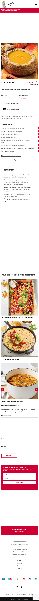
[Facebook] (17, 587)
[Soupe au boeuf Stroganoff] (19, 381)
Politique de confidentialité (19, 554)
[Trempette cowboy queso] (19, 339)
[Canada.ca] (30, 594)
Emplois (19, 547)
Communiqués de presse (19, 549)
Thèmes (19, 566)
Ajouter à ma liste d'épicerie (11, 160)
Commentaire (6, 415)
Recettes (8, 9)
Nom (3, 439)
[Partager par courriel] (13, 82)
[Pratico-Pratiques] (3, 579)
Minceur (19, 563)
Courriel (4, 447)
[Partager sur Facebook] (1, 82)
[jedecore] (30, 579)
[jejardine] (36, 579)
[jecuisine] (24, 579)
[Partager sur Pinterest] (7, 82)
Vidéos (19, 568)
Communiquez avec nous (19, 542)
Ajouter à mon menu (13, 109)
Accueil (3, 9)
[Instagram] (21, 587)
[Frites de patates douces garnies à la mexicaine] (19, 297)
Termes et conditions (19, 552)
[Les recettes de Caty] (4, 4)
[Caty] (17, 579)
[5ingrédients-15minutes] (10, 579)
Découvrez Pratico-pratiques (19, 544)
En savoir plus (19, 530)
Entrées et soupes (16, 9)
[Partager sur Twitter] (4, 82)
